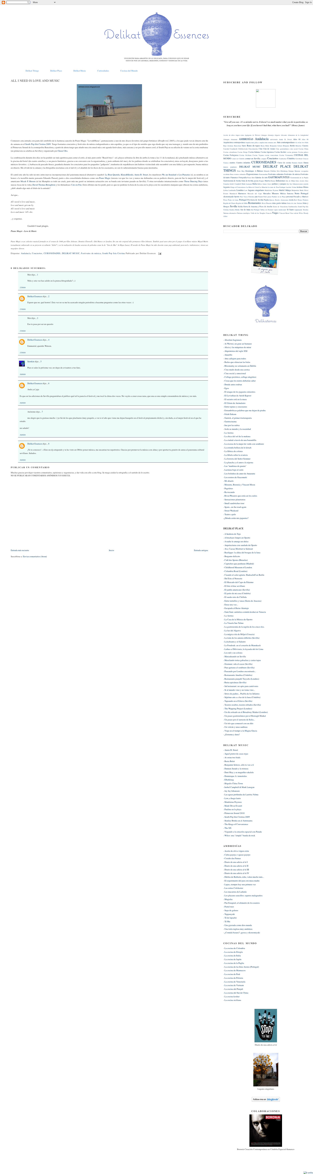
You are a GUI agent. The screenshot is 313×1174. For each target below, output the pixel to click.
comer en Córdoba (238, 158)
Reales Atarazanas (281, 200)
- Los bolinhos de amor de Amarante (239, 473)
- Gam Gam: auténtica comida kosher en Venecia (244, 611)
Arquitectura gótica (252, 142)
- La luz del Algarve (232, 630)
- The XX (227, 827)
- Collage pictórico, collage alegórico (239, 376)
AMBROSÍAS (246, 139)
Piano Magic (105, 178)
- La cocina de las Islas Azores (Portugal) (241, 966)
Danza (306, 162)
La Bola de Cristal (252, 187)
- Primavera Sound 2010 (234, 813)
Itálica (260, 184)
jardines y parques (279, 184)
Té (288, 209)
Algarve (277, 135)
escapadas (304, 171)
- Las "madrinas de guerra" (234, 466)
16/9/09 (23, 374)
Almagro (226, 139)
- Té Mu (226, 921)
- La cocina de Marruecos (234, 970)
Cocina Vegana (258, 155)
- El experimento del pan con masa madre (241, 880)
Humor (273, 181)
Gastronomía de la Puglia (299, 177)
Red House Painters (301, 200)
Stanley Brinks (234, 210)
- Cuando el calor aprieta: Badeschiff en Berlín (243, 574)
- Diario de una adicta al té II (235, 865)
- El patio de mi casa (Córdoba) (237, 593)
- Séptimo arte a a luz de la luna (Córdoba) (241, 697)
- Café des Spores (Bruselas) (235, 560)
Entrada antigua (201, 550)
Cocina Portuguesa (230, 155)
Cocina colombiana (230, 152)
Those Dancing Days (193, 181)
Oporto (236, 196)
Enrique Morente (294, 171)
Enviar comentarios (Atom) (35, 556)
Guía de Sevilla (247, 180)
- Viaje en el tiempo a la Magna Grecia (240, 730)
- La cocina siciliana (232, 1000)
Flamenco (234, 177)
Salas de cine (291, 203)
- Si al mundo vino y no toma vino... (239, 689)
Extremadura (263, 174)
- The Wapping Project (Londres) (237, 708)
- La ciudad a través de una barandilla (239, 440)
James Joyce (267, 184)
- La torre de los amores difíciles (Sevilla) (241, 637)
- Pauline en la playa (232, 809)
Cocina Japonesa (267, 152)
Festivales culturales (276, 174)
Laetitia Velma (291, 187)
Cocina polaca (303, 152)
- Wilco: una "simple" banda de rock (239, 835)
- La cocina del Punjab (233, 988)
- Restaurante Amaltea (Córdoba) (237, 675)
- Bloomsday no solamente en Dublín (239, 365)
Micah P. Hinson (28, 181)
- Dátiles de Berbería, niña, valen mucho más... (243, 876)
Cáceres (305, 145)
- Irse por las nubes (231, 425)
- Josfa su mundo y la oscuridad (237, 429)
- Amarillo (227, 354)
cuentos (232, 162)
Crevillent (298, 158)
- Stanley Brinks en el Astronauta (237, 820)
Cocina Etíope (242, 152)
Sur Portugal (255, 210)
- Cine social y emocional (234, 373)
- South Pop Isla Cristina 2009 (236, 816)
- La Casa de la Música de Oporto (238, 619)
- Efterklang (228, 779)
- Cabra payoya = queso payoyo (236, 854)
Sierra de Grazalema (280, 206)
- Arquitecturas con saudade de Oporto (240, 545)
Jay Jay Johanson (293, 184)
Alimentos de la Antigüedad (298, 135)
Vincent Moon (284, 213)
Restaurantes (254, 202)
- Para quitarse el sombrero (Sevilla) (238, 667)
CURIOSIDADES (52, 253)
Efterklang (284, 171)
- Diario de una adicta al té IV (236, 873)
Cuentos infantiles (243, 162)
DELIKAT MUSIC (71, 253)
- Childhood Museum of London (237, 567)
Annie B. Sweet (141, 174)
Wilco (301, 213)
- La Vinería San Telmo (233, 623)
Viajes (275, 212)
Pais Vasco (244, 196)
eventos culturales (240, 174)
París (265, 196)
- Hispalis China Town (233, 783)
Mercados (267, 193)
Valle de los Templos (258, 213)
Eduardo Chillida (270, 171)
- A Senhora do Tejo (232, 533)
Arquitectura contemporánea (234, 142)
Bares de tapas (253, 145)
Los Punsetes (185, 174)
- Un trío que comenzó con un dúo (238, 723)
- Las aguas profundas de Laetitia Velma (240, 794)
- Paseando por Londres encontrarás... (239, 671)
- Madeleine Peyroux (232, 802)
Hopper (261, 181)
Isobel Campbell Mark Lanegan (241, 184)
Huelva (267, 180)
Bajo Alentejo (228, 146)
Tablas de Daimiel (267, 210)
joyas (301, 184)
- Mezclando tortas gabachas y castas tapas (242, 660)
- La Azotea (228, 432)
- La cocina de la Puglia (233, 963)
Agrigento (248, 135)
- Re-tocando (229, 492)
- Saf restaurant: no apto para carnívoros (240, 686)
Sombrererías (292, 206)
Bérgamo (286, 146)
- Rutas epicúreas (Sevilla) (234, 682)
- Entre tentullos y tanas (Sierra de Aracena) (242, 600)
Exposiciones (252, 174)
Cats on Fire (76, 184)
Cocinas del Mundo (129, 70)
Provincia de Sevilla (255, 200)
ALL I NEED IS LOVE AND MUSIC (35, 80)
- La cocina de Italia (232, 955)
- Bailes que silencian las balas (236, 362)
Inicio (111, 550)
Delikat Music (79, 70)
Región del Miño (242, 203)
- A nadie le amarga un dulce (235, 541)
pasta (269, 196)
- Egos (226, 388)
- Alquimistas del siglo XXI (235, 351)
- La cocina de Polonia (233, 977)
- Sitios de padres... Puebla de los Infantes (241, 693)
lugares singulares (256, 190)
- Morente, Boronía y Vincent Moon (239, 484)
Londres (240, 190)
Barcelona (237, 146)
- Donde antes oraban (232, 384)
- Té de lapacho (230, 917)
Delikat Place (56, 70)
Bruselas (298, 146)
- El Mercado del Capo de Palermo (238, 582)
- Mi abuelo (228, 480)
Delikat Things (32, 70)
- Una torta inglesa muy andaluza (237, 928)
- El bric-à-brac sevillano (234, 585)
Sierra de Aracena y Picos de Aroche (257, 206)
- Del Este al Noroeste (232, 578)
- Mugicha (227, 899)
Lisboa (225, 190)
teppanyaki (298, 210)
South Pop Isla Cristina (113, 253)
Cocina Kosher (280, 152)
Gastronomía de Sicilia (232, 180)
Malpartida (295, 190)
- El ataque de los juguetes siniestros (239, 391)
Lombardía (232, 190)
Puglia (266, 200)
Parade (260, 196)
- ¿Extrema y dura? (231, 734)
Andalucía (26, 253)
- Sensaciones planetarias (234, 499)
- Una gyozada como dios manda (237, 925)
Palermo (251, 196)
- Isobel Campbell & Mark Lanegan (238, 787)
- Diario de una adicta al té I (235, 862)
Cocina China (303, 149)
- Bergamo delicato (231, 556)
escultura (226, 174)
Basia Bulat (265, 146)
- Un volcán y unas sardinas (235, 726)
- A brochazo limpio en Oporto (236, 537)
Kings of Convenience (238, 187)
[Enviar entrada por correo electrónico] (159, 253)
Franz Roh (250, 177)
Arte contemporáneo (286, 142)
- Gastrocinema (230, 421)
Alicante (284, 135)
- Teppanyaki (229, 914)
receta (291, 200)
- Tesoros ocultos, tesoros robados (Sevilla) (242, 704)
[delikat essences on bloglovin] (266, 1100)
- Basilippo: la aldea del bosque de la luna (241, 552)
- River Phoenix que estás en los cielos (240, 495)
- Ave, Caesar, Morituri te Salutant (238, 548)
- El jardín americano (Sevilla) (236, 589)
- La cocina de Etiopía (233, 951)
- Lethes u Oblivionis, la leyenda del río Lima (243, 649)
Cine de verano (269, 149)
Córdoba (291, 158)
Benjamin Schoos (276, 146)
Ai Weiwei (256, 135)
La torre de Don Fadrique (276, 187)
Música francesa (286, 193)
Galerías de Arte (261, 177)
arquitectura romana (266, 142)
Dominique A (250, 171)
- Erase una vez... (230, 604)
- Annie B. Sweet (230, 749)
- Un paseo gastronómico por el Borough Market (244, 715)
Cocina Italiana (254, 152)
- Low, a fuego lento (232, 798)
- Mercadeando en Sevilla (234, 656)
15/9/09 (23, 287)
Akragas (264, 135)
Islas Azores (300, 181)
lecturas (300, 187)
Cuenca (226, 163)
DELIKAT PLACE (277, 166)
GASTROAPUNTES (279, 177)
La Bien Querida (112, 174)
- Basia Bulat (229, 761)
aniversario (274, 139)
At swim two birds (301, 142)
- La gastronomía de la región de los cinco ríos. (243, 626)
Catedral (226, 149)
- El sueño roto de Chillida (235, 597)
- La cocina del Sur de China (235, 992)
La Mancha (263, 187)
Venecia (269, 213)
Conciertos (37, 253)
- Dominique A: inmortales (235, 776)
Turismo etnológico (243, 213)
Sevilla (233, 206)
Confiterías (282, 158)
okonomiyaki (228, 196)
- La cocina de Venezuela (234, 981)
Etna (231, 174)
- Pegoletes (228, 488)
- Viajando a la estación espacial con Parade (242, 831)
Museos (275, 193)
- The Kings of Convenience (235, 824)
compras (264, 158)
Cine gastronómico (282, 149)
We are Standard (169, 174)
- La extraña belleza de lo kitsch (237, 447)
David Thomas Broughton (44, 184)
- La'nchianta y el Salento (234, 641)
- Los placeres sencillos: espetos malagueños (242, 895)
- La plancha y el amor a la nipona (238, 462)
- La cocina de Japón (232, 959)
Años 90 (305, 139)
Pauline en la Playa (279, 196)
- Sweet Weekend (230, 510)
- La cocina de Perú (231, 974)
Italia (255, 183)
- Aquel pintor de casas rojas (235, 753)
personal (289, 196)
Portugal (243, 199)
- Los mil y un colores (232, 652)
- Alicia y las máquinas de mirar (237, 347)
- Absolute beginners (232, 339)
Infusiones (280, 180)
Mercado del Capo (254, 193)
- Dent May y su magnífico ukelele (238, 772)
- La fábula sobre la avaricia (235, 454)
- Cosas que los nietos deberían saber (239, 380)
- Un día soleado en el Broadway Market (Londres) (245, 712)
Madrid (281, 190)
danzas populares (230, 167)
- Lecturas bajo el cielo (233, 469)
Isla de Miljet (290, 181)
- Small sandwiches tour (233, 503)
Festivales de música (91, 253)
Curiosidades (103, 70)
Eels (278, 171)
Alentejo (271, 135)
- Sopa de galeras (230, 910)
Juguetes (226, 187)
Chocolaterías (253, 149)
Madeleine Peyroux (271, 190)
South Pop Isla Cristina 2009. (38, 144)
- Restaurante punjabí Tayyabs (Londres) (241, 678)
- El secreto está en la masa (235, 399)
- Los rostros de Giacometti (235, 477)
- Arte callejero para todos (234, 358)
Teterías (305, 210)
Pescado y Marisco (300, 196)
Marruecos (242, 193)
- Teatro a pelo (229, 514)
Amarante (234, 139)
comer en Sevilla (252, 158)
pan (256, 196)
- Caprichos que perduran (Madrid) (238, 563)
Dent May (241, 171)
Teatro (291, 209)
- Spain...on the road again (234, 506)
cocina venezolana (271, 155)
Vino (291, 213)
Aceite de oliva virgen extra (233, 135)
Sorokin (30, 361)
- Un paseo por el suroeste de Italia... (239, 719)
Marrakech (233, 193)
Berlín (292, 145)
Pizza (225, 200)
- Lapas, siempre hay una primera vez (239, 884)
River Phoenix (267, 203)
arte (275, 142)
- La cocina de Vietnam (233, 985)
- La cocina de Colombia (234, 948)
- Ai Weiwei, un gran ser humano (237, 343)
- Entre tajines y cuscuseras (235, 406)
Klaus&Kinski (127, 174)
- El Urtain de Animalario (234, 403)
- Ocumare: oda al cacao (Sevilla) (237, 663)
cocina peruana (292, 152)
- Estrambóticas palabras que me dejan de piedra (244, 410)
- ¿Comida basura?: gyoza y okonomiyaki (241, 932)
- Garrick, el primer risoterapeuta (237, 417)
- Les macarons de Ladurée (235, 891)
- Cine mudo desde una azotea (236, 369)
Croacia (305, 158)
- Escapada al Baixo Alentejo (236, 608)
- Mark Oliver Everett (232, 805)
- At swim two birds (231, 757)
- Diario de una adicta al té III (236, 869)
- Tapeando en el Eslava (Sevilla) (237, 701)
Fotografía (243, 177)
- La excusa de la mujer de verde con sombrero (243, 443)
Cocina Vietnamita (286, 155)
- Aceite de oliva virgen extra (236, 850)
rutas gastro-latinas (279, 203)
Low (245, 190)
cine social (294, 149)
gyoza (256, 180)
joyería (306, 184)
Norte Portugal (301, 193)
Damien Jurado (297, 163)
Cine (260, 149)
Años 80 (296, 139)
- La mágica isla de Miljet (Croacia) (238, 634)
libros (305, 187)
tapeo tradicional (280, 210)
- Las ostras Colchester (233, 887)
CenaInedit (233, 149)
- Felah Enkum (229, 414)
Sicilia (240, 206)
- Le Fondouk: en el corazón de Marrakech (242, 645)
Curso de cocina (284, 162)
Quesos (271, 200)
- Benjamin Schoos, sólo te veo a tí (238, 764)
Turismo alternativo (230, 213)
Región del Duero (229, 203)
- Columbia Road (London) (235, 571)
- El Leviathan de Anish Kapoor (237, 395)
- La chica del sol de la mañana (236, 436)
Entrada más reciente (20, 550)
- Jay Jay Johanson (231, 790)
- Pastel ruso (228, 906)
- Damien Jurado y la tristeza (235, 768)
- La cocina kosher (231, 996)
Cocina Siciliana (245, 155)
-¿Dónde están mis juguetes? (235, 518)
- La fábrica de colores (233, 451)
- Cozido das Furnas (232, 858)
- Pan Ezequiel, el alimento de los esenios (241, 902)
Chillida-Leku (243, 149)
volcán (296, 213)
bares (244, 145)
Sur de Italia (245, 209)
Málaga (288, 190)
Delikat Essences (34, 296)
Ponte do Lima (233, 200)
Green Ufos (62, 150)
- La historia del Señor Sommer (236, 458)
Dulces (260, 170)
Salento (299, 203)
